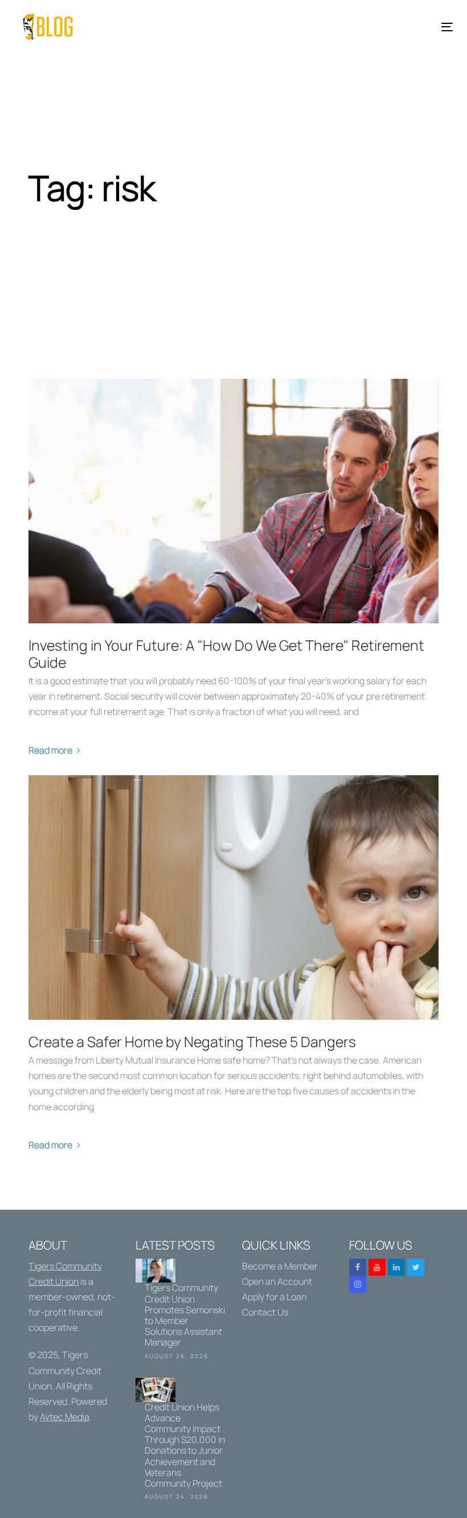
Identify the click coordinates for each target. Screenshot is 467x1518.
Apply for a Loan (274, 1296)
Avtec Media (64, 1417)
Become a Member (280, 1266)
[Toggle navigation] (379, 27)
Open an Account (277, 1281)
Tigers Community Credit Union (64, 1370)
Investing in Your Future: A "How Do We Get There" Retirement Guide (226, 654)
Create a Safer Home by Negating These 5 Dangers (192, 1041)
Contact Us (265, 1312)
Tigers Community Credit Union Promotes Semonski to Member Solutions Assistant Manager (181, 1311)
